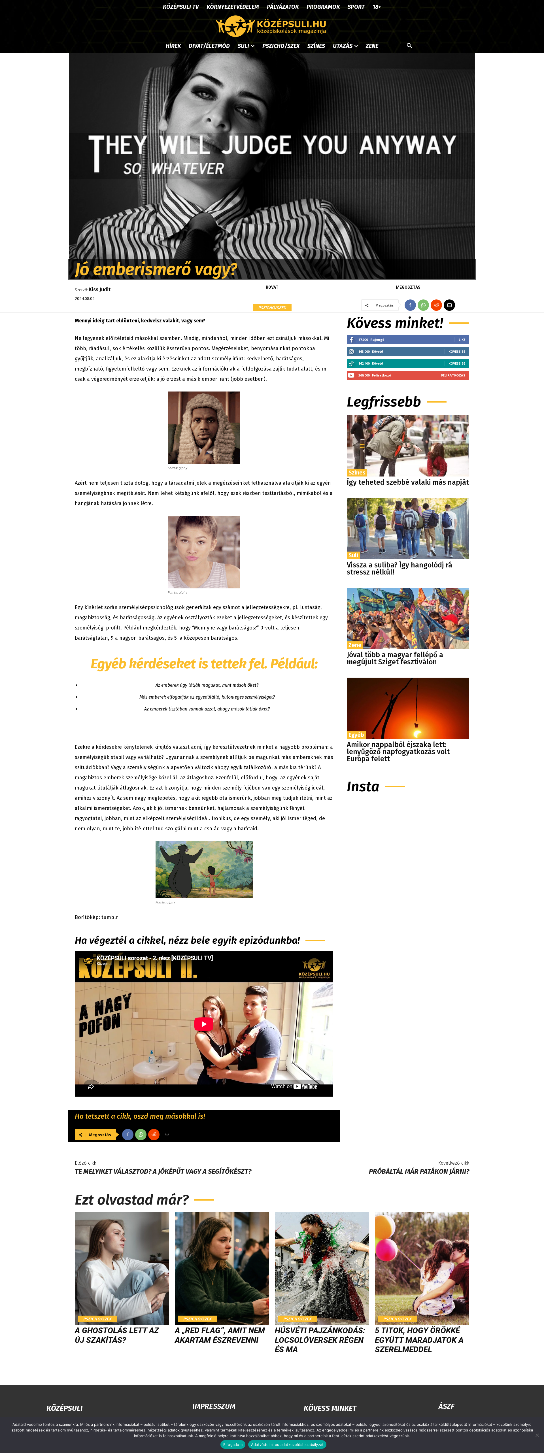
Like (462, 339)
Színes (357, 472)
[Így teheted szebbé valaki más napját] (408, 445)
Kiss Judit (99, 289)
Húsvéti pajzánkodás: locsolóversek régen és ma (320, 1340)
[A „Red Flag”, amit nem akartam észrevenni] (222, 1268)
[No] (537, 1435)
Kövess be (457, 351)
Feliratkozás (453, 375)
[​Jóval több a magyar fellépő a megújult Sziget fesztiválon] (408, 618)
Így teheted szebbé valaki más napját (408, 482)
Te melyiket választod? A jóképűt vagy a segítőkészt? (163, 1171)
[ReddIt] (436, 305)
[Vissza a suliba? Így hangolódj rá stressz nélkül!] (408, 528)
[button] (409, 46)
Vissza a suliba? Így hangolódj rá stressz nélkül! (399, 568)
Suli (353, 555)
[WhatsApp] (423, 305)
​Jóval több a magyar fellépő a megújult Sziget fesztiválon (395, 658)
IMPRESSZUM (213, 1406)
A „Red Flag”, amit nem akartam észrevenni (220, 1335)
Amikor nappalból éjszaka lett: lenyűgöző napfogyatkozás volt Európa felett (398, 752)
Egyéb (356, 734)
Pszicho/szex (272, 307)
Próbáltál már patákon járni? (419, 1171)
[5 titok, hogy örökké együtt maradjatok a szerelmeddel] (422, 1268)
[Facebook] (410, 305)
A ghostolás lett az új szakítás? (117, 1335)
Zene (355, 645)
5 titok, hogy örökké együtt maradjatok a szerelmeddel (419, 1340)
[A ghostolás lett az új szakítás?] (122, 1268)
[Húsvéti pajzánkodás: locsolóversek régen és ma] (322, 1268)
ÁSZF (446, 1406)
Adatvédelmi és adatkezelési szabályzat (287, 1444)
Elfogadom (233, 1444)
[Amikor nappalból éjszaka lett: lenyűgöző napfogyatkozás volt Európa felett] (408, 708)
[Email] (449, 305)
